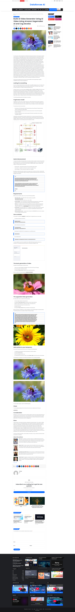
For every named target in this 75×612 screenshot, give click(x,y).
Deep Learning (34, 9)
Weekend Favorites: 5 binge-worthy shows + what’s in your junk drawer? (57, 28)
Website (31, 545)
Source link (15, 462)
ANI (38, 9)
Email (14, 545)
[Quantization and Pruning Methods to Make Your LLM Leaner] (35, 565)
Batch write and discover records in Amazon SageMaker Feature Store (17, 521)
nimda (20, 471)
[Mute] (25, 592)
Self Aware (46, 9)
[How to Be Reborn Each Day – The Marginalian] (50, 42)
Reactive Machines (53, 9)
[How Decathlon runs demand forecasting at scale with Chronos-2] (29, 517)
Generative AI (21, 9)
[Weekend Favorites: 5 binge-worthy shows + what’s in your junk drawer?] (50, 28)
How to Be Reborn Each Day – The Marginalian (57, 41)
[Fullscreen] (44, 592)
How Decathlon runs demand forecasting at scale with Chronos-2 (29, 521)
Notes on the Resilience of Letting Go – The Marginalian (57, 32)
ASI (42, 9)
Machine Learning (27, 9)
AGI (40, 9)
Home (16, 9)
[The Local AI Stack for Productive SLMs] (27, 565)
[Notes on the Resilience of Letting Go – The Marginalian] (50, 33)
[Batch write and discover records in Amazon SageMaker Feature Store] (18, 517)
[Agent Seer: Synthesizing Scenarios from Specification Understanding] (31, 562)
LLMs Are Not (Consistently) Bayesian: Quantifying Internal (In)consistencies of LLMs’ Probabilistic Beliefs (39, 521)
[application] (20, 588)
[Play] (13, 592)
